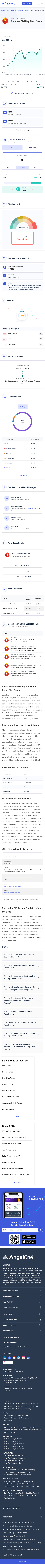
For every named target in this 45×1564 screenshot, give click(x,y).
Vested (30, 1388)
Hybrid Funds (7, 1084)
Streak (23, 1388)
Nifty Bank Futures (22, 1415)
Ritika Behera (16, 517)
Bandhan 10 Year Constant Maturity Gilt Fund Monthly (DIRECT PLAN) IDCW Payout (23, 657)
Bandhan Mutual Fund (11, 1162)
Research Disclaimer (10, 1522)
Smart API (23, 1380)
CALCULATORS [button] (8, 1302)
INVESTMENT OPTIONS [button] (11, 1296)
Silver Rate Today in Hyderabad (14, 1455)
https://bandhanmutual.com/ (12, 892)
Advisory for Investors (10, 1543)
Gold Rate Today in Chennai (13, 1444)
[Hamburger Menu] (42, 3)
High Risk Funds (8, 1078)
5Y (32, 81)
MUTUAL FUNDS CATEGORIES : (13, 1490)
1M (8, 81)
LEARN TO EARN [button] (8, 1314)
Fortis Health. (9, 458)
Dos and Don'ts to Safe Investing (14, 1526)
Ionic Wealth (19, 1371)
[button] (22, 956)
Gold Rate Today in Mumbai (13, 1439)
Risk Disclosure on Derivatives (13, 1549)
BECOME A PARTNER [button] (10, 1320)
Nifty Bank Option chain (27, 1427)
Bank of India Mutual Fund (12, 1168)
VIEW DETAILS (33, 508)
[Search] (39, 4)
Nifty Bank (15, 1404)
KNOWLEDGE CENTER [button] (10, 1307)
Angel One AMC (8, 1371)
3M (13, 81)
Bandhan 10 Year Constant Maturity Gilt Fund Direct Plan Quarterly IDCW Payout (23, 640)
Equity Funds (7, 1072)
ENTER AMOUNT (22, 155)
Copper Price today (10, 1470)
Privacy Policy (22, 1533)
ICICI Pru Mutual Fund (11, 1486)
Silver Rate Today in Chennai (13, 1460)
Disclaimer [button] (7, 1517)
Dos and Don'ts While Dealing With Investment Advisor (21, 1529)
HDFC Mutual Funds (25, 1484)
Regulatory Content (25, 1522)
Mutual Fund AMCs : (10, 1479)
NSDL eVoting (7, 1546)
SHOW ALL (21, 475)
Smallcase (15, 1388)
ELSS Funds (8, 1493)
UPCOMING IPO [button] (8, 1331)
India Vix (19, 1409)
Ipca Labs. (8, 463)
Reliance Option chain (31, 1430)
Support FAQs (22, 1346)
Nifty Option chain (10, 1427)
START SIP (22, 1561)
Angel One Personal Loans (11, 1539)
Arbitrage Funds (8, 1109)
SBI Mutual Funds (27, 1481)
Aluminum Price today (27, 1470)
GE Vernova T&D (10, 448)
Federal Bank (9, 444)
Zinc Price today (9, 1472)
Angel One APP (8, 1378)
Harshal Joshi (16, 506)
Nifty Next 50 (8, 1406)
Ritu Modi (14, 527)
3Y (27, 81)
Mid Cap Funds (31, 1495)
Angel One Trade (20, 1378)
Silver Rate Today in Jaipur (13, 1463)
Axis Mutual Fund (9, 1150)
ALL (37, 81)
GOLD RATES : (8, 1436)
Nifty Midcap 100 (21, 1406)
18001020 (9, 1346)
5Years (36, 167)
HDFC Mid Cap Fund (8, 613)
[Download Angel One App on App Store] (29, 1242)
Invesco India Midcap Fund (10, 608)
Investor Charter (27, 1539)
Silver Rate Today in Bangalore (14, 1458)
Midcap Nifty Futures (11, 1418)
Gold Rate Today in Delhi (12, 1441)
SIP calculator (24, 919)
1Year (9, 167)
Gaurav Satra (16, 497)
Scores (29, 1526)
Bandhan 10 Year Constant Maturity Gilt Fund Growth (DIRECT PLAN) (23, 674)
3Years (22, 167)
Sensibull (6, 1388)
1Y (22, 81)
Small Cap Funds (31, 1493)
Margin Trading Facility (11, 1380)
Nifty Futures (8, 1415)
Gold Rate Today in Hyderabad (14, 1446)
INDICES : (6, 1401)
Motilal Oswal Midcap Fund (10, 603)
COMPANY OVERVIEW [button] (10, 1291)
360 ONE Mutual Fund (11, 1131)
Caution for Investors (33, 1549)
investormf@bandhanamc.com (13, 886)
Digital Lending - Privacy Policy (13, 1536)
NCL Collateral (24, 1543)
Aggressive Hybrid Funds (12, 1103)
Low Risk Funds (8, 1090)
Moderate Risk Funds (10, 1097)
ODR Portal (18, 1546)
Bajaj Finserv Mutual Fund (12, 1156)
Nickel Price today (24, 1472)
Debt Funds (7, 1065)
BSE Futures (8, 1420)
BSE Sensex (34, 1406)
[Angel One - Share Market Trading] (9, 3)
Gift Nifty (27, 1409)
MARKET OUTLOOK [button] (9, 1325)
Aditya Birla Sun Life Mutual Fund (15, 1137)
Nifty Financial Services (30, 1404)
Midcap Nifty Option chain (13, 1430)
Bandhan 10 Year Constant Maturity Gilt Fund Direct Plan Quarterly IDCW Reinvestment (23, 649)
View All (17, 1116)
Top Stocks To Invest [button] (11, 1337)
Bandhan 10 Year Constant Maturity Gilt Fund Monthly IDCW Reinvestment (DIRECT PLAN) (23, 666)
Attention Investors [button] (11, 1508)
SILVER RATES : (8, 1453)
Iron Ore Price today (10, 1475)
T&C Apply (11, 1533)
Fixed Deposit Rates (10, 1382)
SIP (12, 147)
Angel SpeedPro (33, 1378)
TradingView (7, 1391)
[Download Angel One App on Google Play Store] (29, 1237)
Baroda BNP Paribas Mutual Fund (15, 1175)
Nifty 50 (6, 1404)
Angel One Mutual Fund (11, 1143)
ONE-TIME (32, 147)
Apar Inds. (8, 453)
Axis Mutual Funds (10, 1484)
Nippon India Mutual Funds (30, 1486)
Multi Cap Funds (9, 1498)
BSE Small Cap (9, 1409)
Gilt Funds (20, 1495)
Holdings (22, 407)
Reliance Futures (26, 1418)
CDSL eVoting (36, 1543)
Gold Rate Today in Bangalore (14, 1449)
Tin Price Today (25, 1475)
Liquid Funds (19, 1493)
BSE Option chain (10, 1432)
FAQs (4, 1533)
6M (18, 81)
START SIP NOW (26, 3)
